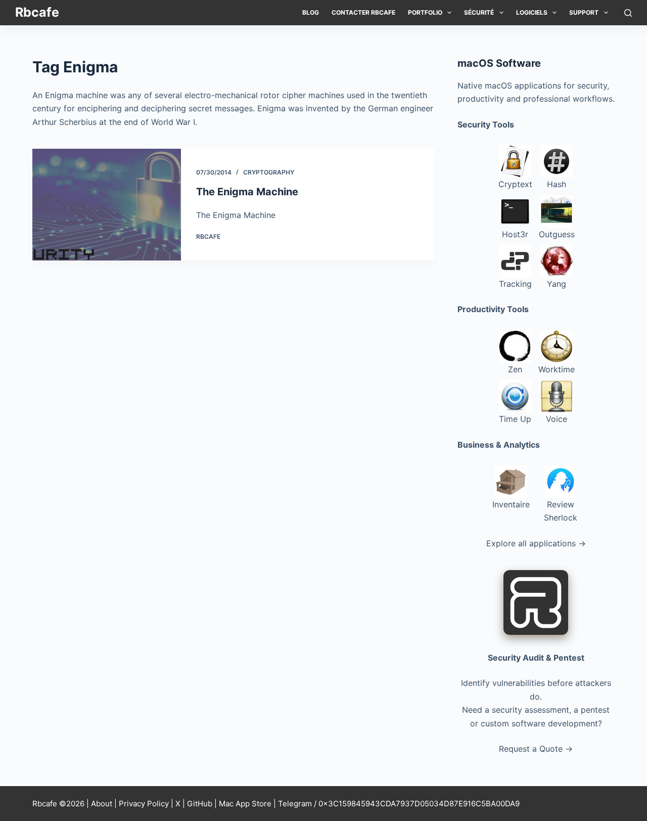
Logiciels (531, 12)
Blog (310, 12)
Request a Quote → (536, 749)
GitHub (199, 803)
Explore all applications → (536, 543)
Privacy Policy (144, 803)
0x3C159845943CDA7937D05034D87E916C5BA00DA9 (419, 803)
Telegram (295, 803)
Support (583, 12)
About (101, 803)
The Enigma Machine (247, 192)
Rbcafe (37, 12)
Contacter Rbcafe (363, 12)
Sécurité (479, 12)
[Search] (628, 13)
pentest (595, 710)
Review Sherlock (560, 511)
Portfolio (425, 12)
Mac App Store (245, 803)
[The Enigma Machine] (106, 204)
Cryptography (268, 172)
